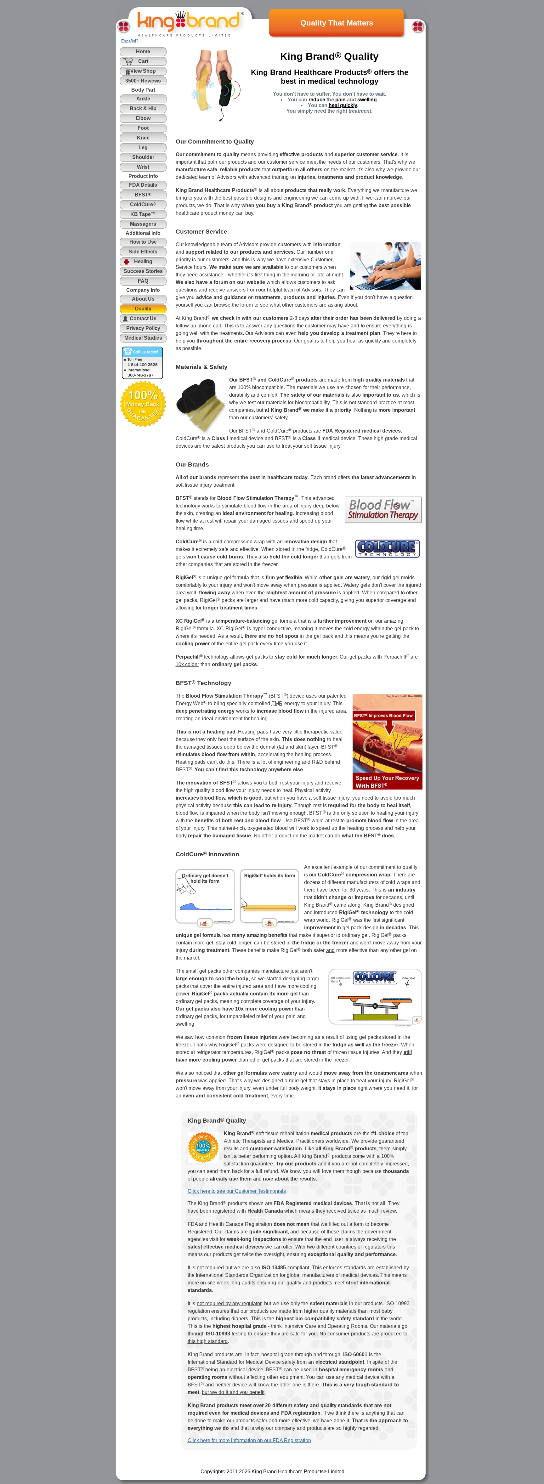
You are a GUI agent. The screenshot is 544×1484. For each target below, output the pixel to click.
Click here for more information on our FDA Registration (249, 1440)
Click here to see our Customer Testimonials (237, 1191)
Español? (129, 41)
